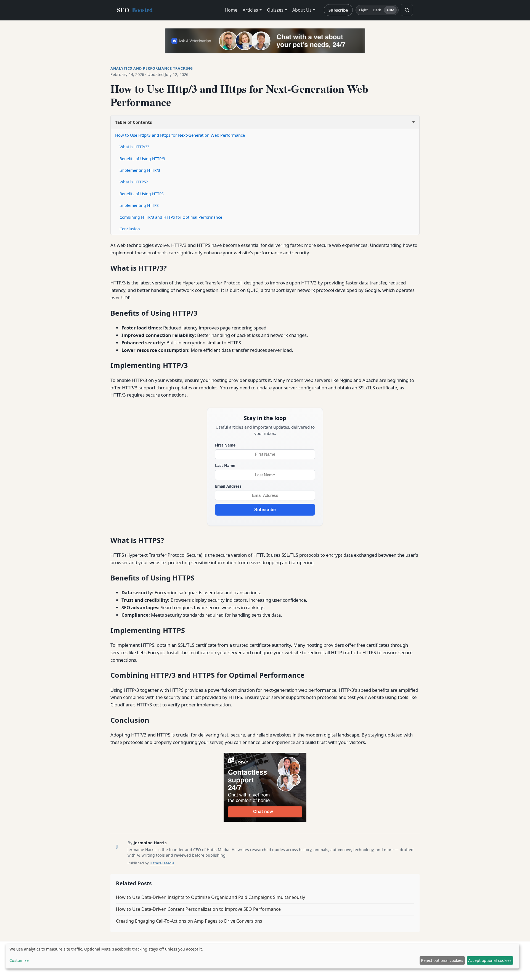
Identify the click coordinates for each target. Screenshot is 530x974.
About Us (302, 10)
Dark (377, 10)
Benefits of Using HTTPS (142, 193)
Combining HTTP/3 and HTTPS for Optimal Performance (171, 217)
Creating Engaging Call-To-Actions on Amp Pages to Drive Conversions (189, 921)
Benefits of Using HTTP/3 (142, 158)
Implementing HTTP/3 (140, 170)
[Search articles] (407, 10)
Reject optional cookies (442, 960)
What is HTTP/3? (134, 146)
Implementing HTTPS (139, 205)
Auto (390, 10)
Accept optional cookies (490, 960)
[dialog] (262, 956)
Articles (250, 10)
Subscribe (338, 10)
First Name (225, 445)
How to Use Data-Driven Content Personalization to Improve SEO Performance (198, 909)
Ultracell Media (162, 863)
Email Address (228, 486)
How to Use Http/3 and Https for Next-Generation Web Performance (180, 135)
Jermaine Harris (150, 842)
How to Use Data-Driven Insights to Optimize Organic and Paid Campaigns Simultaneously (210, 897)
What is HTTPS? (134, 181)
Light (363, 10)
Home (231, 10)
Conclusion (130, 228)
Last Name (225, 465)
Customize (19, 960)
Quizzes (275, 10)
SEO (135, 9)
